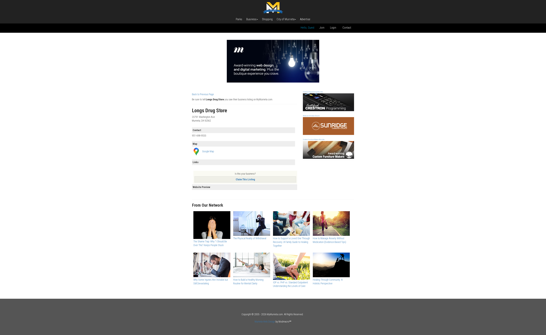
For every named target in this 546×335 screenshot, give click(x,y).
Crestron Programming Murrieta (313, 92)
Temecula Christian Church (311, 116)
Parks (239, 19)
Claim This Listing (245, 179)
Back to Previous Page (203, 94)
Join (321, 27)
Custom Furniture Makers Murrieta (313, 139)
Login (333, 27)
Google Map (208, 151)
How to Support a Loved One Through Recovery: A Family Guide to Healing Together (291, 242)
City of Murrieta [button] (285, 19)
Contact (347, 27)
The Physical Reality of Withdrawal (249, 238)
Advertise (305, 19)
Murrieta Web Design (265, 321)
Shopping (267, 19)
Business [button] (251, 19)
